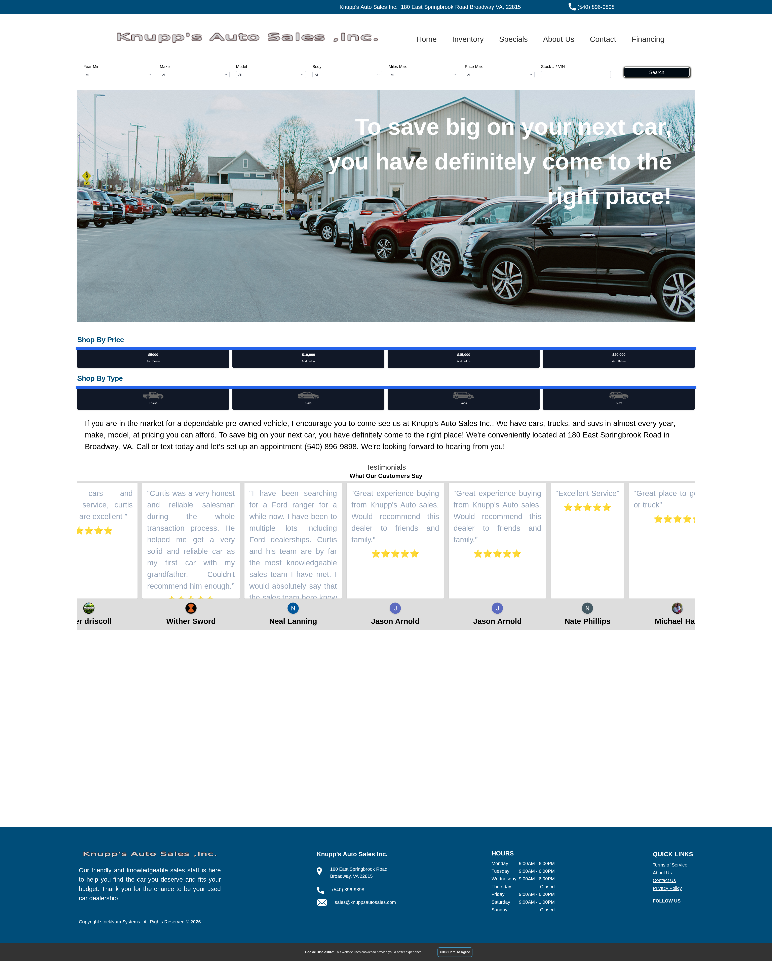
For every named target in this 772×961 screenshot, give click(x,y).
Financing (648, 39)
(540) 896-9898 (596, 7)
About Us (558, 39)
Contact (603, 39)
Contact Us (664, 880)
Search (656, 72)
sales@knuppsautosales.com (365, 902)
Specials (513, 39)
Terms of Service (670, 865)
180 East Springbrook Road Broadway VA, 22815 (461, 7)
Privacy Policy (667, 888)
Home (426, 39)
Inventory (468, 39)
